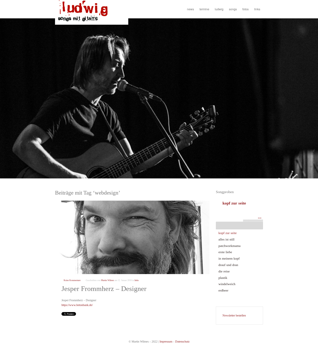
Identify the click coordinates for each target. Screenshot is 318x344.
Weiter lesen (132, 237)
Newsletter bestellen (234, 315)
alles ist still (226, 239)
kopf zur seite (227, 233)
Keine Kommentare (72, 280)
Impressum (166, 341)
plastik (222, 278)
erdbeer (223, 290)
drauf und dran (228, 265)
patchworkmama (229, 246)
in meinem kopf (229, 258)
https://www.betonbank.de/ (77, 305)
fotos (245, 9)
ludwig (219, 9)
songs (233, 9)
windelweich (226, 284)
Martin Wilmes (107, 280)
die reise (224, 271)
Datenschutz (182, 341)
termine (204, 9)
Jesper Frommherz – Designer (103, 288)
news (190, 9)
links (257, 9)
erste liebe (225, 252)
